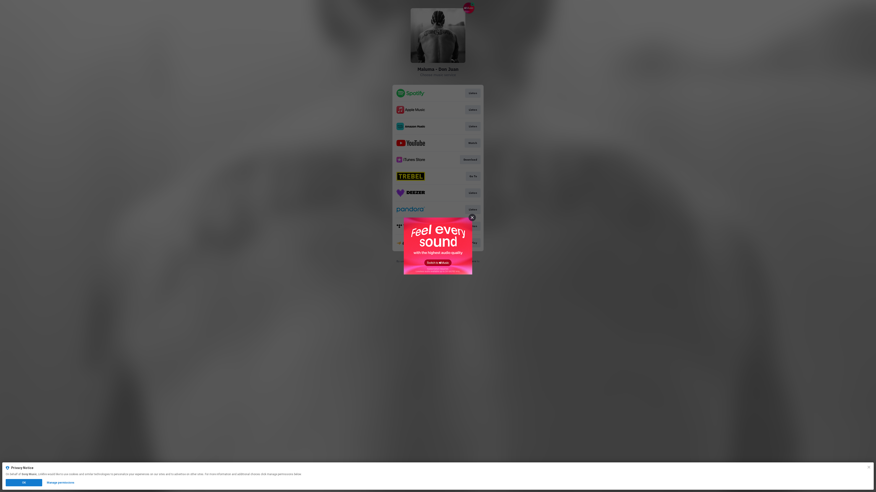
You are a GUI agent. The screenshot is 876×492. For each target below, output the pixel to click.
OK (24, 482)
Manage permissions (60, 482)
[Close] (869, 467)
